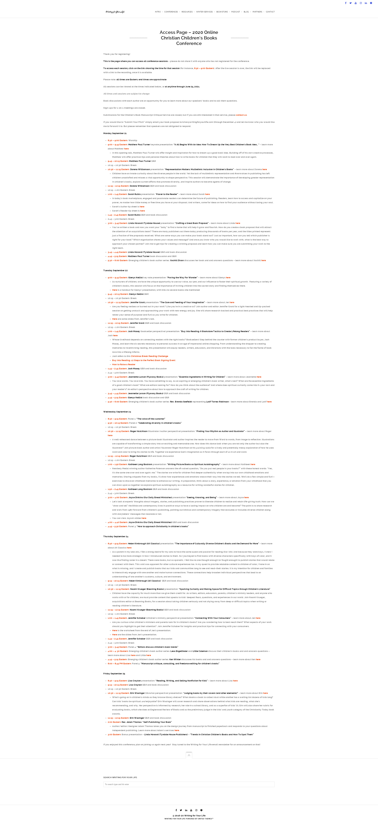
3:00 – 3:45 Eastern (117, 223)
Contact (270, 12)
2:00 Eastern (114, 722)
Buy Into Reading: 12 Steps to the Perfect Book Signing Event (143, 360)
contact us (241, 115)
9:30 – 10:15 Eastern (118, 423)
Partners (257, 12)
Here (114, 290)
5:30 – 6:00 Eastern (118, 260)
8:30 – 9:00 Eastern (204, 68)
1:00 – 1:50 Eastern (117, 464)
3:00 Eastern (114, 734)
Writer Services (204, 12)
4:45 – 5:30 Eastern (117, 526)
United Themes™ (206, 819)
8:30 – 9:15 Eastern (117, 419)
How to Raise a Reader (123, 364)
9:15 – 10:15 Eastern (118, 581)
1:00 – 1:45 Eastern (117, 194)
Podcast (235, 12)
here (126, 148)
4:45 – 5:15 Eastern (117, 256)
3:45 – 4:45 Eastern (117, 252)
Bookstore (222, 12)
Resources (187, 12)
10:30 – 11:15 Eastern (118, 169)
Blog (246, 12)
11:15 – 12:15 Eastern (118, 186)
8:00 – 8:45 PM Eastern (119, 663)
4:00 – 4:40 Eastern (117, 522)
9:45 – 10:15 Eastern (118, 161)
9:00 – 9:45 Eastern (117, 144)
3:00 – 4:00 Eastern (118, 497)
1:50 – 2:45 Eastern (117, 489)
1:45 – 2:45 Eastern (117, 215)
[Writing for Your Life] (115, 12)
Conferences (171, 12)
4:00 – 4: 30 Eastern (118, 651)
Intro (158, 12)
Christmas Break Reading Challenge (149, 356)
